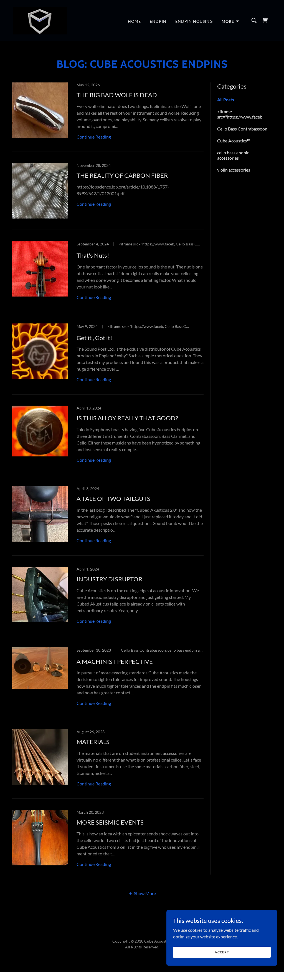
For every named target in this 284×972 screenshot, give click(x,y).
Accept (222, 952)
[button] (231, 21)
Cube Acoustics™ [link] (233, 140)
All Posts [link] (225, 99)
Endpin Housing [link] (194, 21)
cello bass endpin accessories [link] (233, 155)
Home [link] (134, 21)
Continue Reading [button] (94, 136)
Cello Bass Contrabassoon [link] (242, 128)
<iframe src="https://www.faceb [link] (239, 114)
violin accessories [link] (233, 169)
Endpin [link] (158, 21)
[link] (40, 19)
